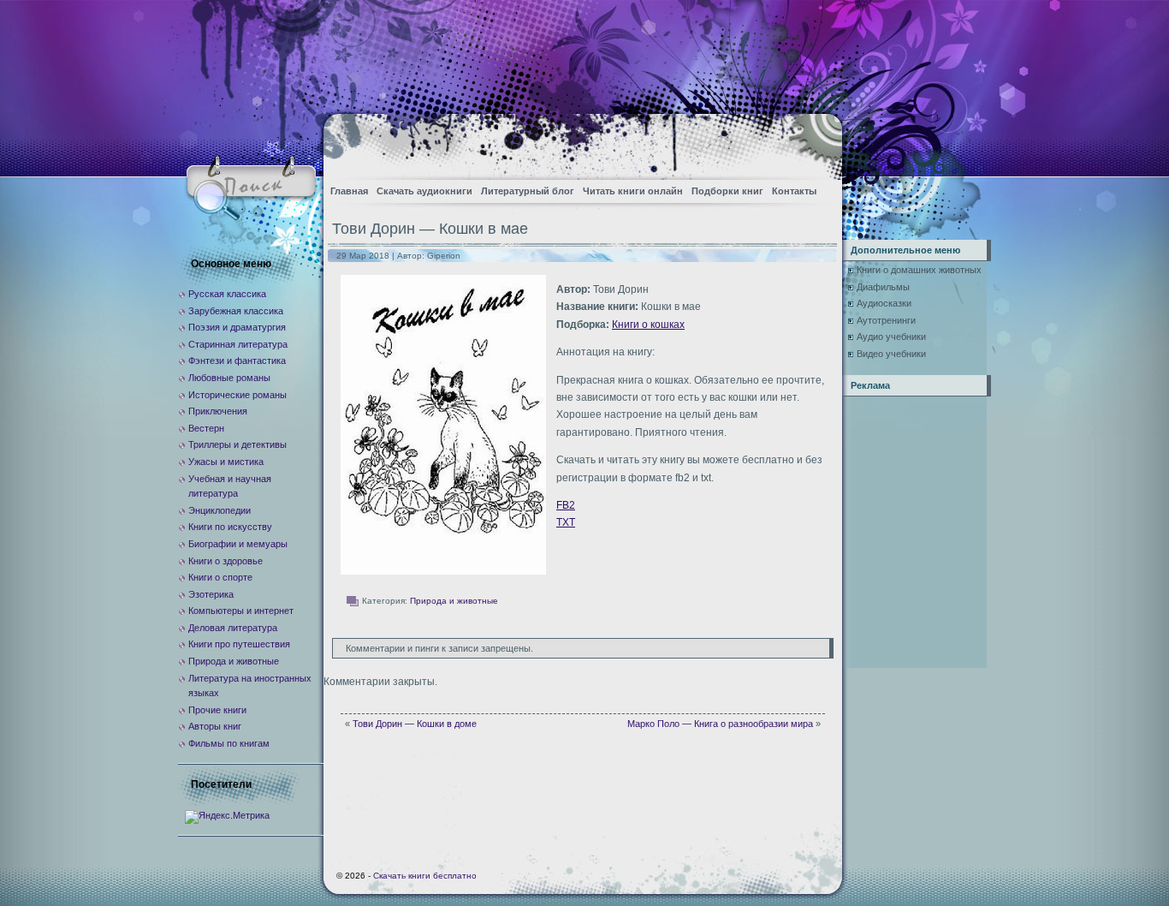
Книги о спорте (220, 577)
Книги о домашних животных (919, 270)
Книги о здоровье (225, 561)
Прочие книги (217, 710)
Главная (349, 191)
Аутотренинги (886, 320)
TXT (565, 522)
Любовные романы (229, 378)
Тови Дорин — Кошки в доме (415, 723)
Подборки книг (727, 191)
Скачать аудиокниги (424, 191)
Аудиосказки (884, 303)
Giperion (443, 255)
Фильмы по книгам (229, 743)
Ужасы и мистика (226, 461)
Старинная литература (238, 344)
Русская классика (227, 294)
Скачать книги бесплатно (425, 875)
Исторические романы (237, 395)
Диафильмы (883, 287)
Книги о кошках (648, 325)
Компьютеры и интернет (241, 610)
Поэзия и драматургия (237, 327)
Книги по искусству (230, 527)
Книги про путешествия (239, 644)
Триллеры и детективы (237, 444)
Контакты (794, 191)
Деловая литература (232, 628)
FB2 (565, 505)
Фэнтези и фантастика (237, 360)
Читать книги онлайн (633, 191)
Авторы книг (214, 726)
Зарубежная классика (235, 311)
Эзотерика (211, 594)
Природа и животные (454, 600)
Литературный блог (527, 191)
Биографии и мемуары (238, 544)
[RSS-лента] (814, 142)
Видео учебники (891, 354)
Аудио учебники (891, 336)
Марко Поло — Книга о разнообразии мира (720, 723)
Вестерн (206, 428)
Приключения (217, 411)
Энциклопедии (219, 510)
